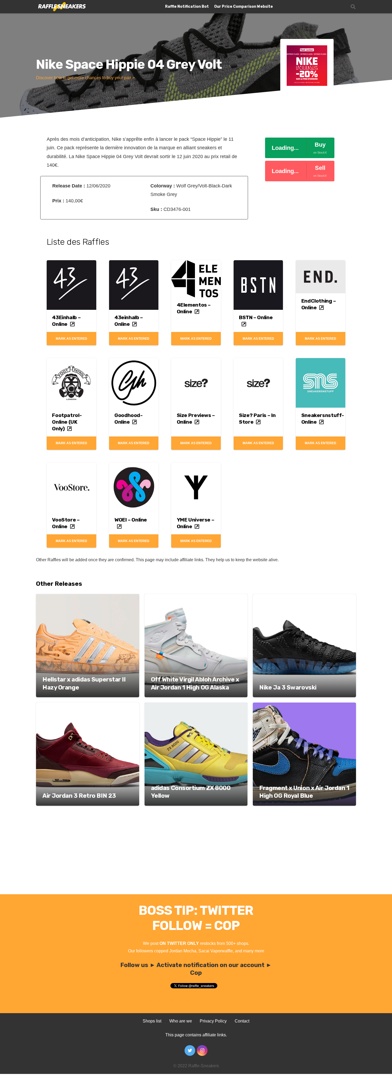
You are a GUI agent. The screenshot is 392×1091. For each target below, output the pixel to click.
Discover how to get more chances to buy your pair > (85, 77)
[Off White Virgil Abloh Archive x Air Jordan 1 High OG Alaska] (196, 597)
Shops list (152, 1021)
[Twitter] (190, 1050)
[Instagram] (202, 1050)
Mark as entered (71, 338)
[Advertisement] (196, 854)
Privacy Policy (213, 1021)
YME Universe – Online (195, 523)
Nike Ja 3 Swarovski (288, 687)
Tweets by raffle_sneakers (171, 1000)
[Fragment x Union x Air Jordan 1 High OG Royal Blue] (304, 706)
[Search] (353, 7)
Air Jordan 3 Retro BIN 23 (79, 795)
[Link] (61, 6)
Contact (242, 1021)
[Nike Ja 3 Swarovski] (304, 597)
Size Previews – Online (196, 418)
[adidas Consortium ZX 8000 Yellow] (196, 706)
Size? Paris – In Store (257, 418)
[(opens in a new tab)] (71, 264)
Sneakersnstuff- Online (322, 418)
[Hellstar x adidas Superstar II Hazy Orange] (87, 597)
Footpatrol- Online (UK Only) (67, 422)
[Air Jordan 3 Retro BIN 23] (87, 706)
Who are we (180, 1021)
